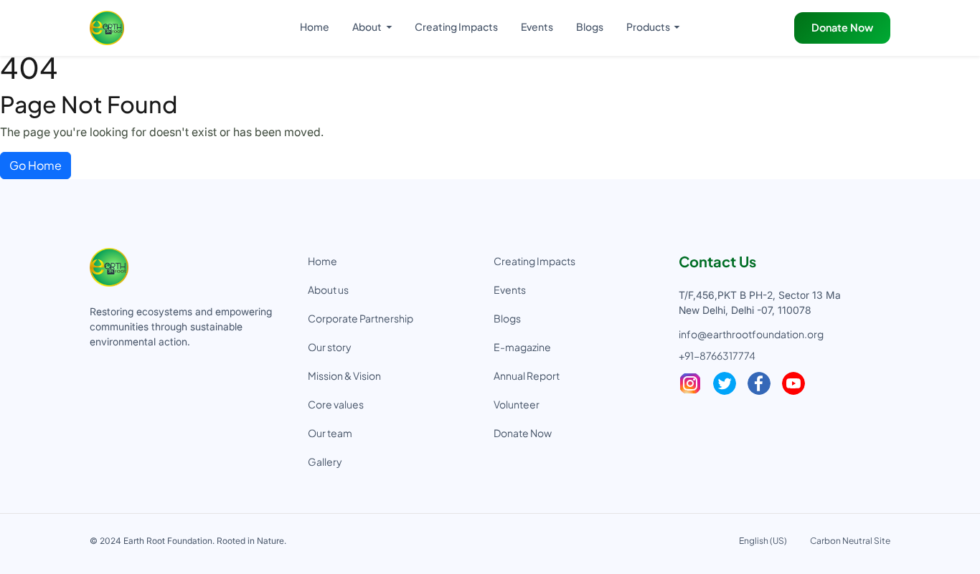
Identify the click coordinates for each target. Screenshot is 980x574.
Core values (336, 404)
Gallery (325, 461)
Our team (330, 432)
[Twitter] (724, 383)
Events (537, 26)
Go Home (35, 165)
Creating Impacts (456, 26)
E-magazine (522, 346)
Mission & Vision (344, 375)
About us (328, 289)
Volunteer (517, 404)
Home (314, 26)
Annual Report (527, 375)
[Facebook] (759, 383)
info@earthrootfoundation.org (751, 334)
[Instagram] (690, 383)
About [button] (367, 26)
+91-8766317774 (717, 355)
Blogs (589, 26)
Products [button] (649, 26)
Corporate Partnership (360, 318)
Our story (330, 346)
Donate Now (842, 27)
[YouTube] (793, 383)
